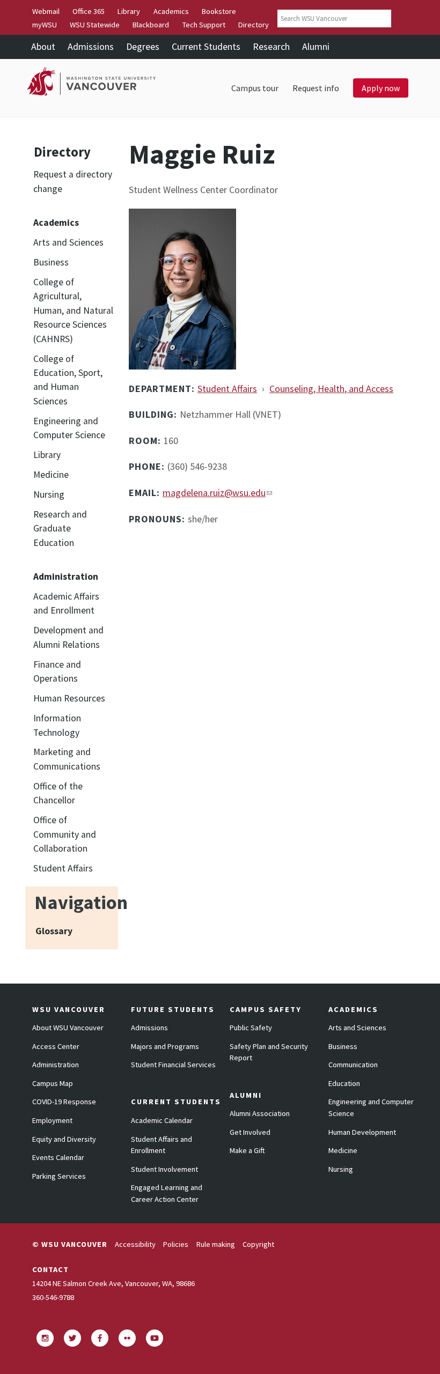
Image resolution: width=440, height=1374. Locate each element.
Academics (171, 11)
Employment (52, 1120)
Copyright (258, 1244)
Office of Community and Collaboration (64, 834)
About (43, 46)
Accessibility (135, 1244)
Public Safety (251, 1027)
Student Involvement (164, 1169)
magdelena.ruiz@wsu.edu (214, 492)
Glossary (53, 931)
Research (271, 46)
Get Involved (250, 1132)
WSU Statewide (95, 24)
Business (51, 262)
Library (129, 11)
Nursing (48, 494)
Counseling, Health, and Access (331, 388)
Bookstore (219, 11)
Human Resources (69, 698)
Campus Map (52, 1083)
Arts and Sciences (68, 242)
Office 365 (88, 11)
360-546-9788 (53, 1297)
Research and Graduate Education (60, 528)
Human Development (362, 1132)
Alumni (315, 46)
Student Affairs (63, 868)
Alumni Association (260, 1113)
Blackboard (151, 24)
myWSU (44, 24)
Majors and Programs (165, 1046)
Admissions (91, 46)
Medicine (51, 475)
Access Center (55, 1046)
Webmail (46, 11)
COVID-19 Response (64, 1101)
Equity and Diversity (64, 1139)
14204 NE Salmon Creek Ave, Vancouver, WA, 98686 (113, 1283)
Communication (353, 1064)
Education (344, 1083)
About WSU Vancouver (68, 1027)
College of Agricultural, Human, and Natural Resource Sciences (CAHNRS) (73, 310)
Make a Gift (247, 1150)
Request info (315, 88)
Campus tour (254, 88)
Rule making (215, 1244)
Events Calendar (58, 1157)
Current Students (206, 46)
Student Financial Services (173, 1064)
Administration (55, 1064)
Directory (253, 24)
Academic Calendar (162, 1120)
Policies (175, 1244)
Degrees (142, 46)
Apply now (381, 88)
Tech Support (203, 24)
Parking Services (59, 1176)
